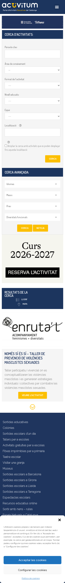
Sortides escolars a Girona (19, 480)
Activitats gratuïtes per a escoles (24, 445)
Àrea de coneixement (15, 63)
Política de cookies (31, 578)
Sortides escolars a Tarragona (22, 491)
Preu (8, 206)
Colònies (8, 428)
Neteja (40, 228)
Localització (10, 125)
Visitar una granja (13, 462)
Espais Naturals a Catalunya (20, 515)
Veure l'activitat (32, 395)
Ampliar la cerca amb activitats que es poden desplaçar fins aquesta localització (32, 147)
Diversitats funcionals (16, 217)
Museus (8, 468)
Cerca (53, 159)
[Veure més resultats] (32, 407)
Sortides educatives (15, 422)
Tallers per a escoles (16, 439)
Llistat (24, 299)
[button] (59, 520)
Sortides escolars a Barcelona (22, 474)
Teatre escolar (12, 457)
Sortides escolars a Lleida (19, 486)
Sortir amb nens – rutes (18, 509)
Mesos (9, 195)
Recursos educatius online (20, 503)
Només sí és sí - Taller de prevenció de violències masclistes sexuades (25, 358)
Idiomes (10, 184)
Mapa (25, 304)
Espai (7, 110)
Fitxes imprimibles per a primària (24, 451)
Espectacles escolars (16, 497)
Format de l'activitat (14, 79)
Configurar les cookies (32, 570)
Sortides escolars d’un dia (19, 433)
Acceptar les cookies (32, 560)
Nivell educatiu (12, 94)
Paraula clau (11, 47)
